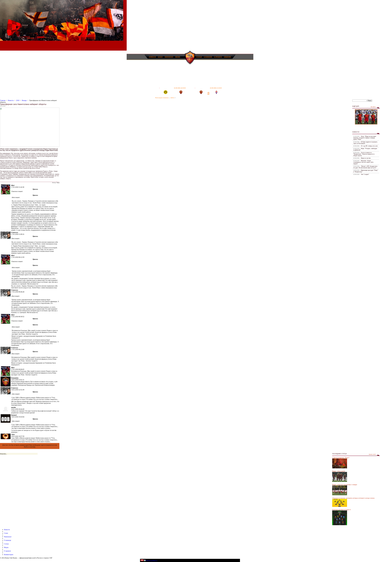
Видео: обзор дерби (338, 471)
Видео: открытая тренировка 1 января (344, 484)
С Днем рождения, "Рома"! (340, 457)
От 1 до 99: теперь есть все (369, 146)
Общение (227, 57)
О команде (208, 57)
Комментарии (8, 554)
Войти (172, 97)
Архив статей (372, 454)
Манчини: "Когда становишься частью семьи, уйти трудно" (363, 162)
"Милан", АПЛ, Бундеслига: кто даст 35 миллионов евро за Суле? (365, 166)
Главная (2, 100)
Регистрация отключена (162, 97)
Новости (152, 57)
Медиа (177, 57)
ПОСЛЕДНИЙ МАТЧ (173, 88)
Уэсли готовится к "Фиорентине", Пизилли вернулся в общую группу (363, 154)
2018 (17, 100)
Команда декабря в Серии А (341, 509)
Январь (24, 100)
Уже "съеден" (365, 174)
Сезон (160, 57)
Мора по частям (365, 158)
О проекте (218, 57)
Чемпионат (169, 57)
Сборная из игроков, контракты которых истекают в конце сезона (353, 498)
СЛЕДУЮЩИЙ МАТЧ (209, 88)
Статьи (199, 57)
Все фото (373, 106)
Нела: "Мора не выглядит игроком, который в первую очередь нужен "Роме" (364, 138)
